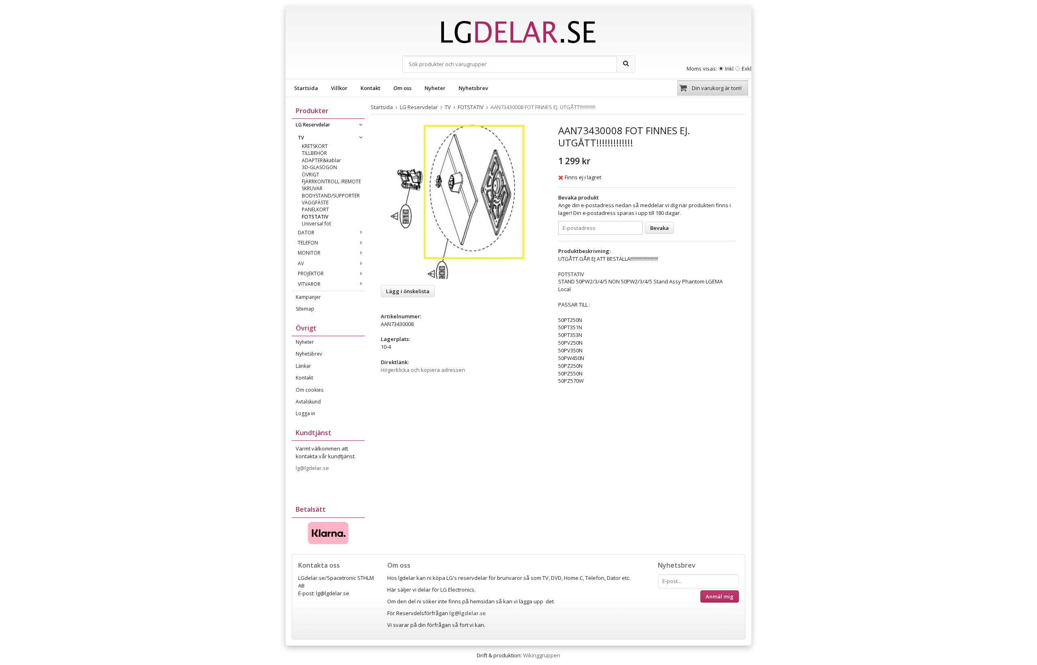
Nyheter (435, 88)
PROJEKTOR (311, 273)
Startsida (306, 88)
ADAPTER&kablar (321, 160)
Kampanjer (308, 297)
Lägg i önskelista (407, 291)
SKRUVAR (312, 188)
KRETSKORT (315, 146)
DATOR (306, 232)
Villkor (339, 88)
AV (301, 263)
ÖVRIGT (310, 174)
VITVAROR (309, 284)
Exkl (746, 68)
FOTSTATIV (315, 216)
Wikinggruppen (541, 655)
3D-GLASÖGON (319, 167)
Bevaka (659, 228)
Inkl (729, 68)
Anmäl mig (720, 596)
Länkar (303, 366)
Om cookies (309, 389)
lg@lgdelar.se (313, 468)
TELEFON (308, 242)
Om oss (402, 88)
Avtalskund (308, 401)
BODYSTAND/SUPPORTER (331, 195)
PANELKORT (315, 209)
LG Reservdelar (313, 124)
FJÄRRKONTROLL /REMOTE (331, 181)
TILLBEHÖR (314, 153)
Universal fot (316, 223)
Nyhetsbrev (473, 88)
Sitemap (305, 308)
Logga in (305, 413)
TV (301, 137)
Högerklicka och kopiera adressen (423, 369)
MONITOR (309, 252)
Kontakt (370, 88)
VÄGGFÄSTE (315, 202)
